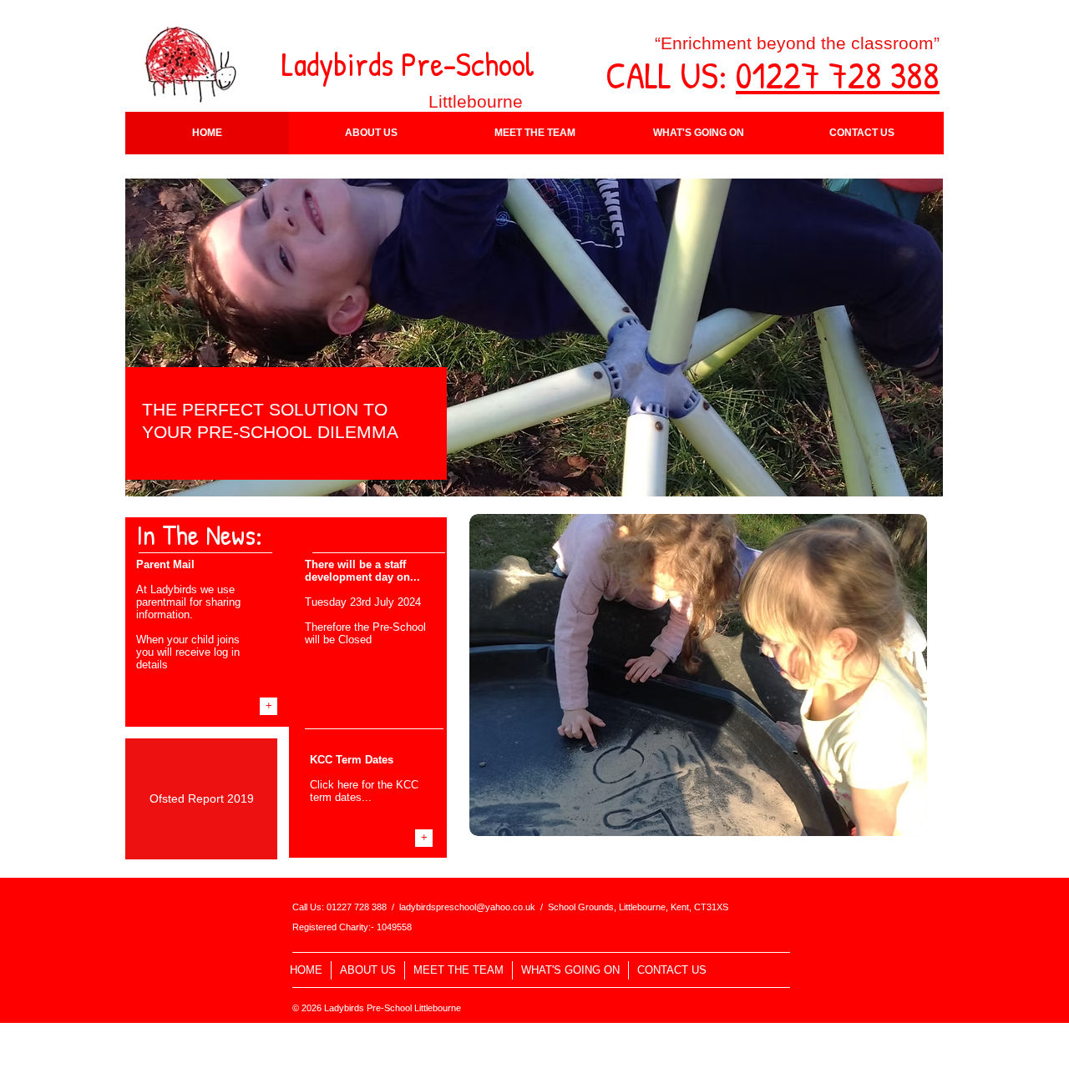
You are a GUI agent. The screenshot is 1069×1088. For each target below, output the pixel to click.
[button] (371, 133)
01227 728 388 (838, 74)
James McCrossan (451, 1031)
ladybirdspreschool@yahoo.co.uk (467, 907)
